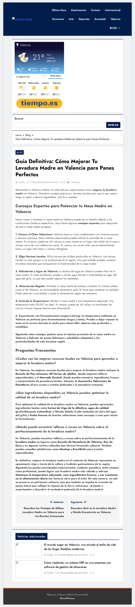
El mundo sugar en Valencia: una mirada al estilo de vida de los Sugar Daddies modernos (80, 547)
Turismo (95, 10)
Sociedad (100, 19)
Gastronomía (78, 10)
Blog (20, 152)
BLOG (113, 28)
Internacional (112, 10)
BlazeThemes (67, 598)
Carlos (21, 182)
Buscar (19, 118)
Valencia (115, 19)
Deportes (84, 19)
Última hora (59, 10)
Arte (71, 19)
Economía (58, 19)
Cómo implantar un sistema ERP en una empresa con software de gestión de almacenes (77, 565)
